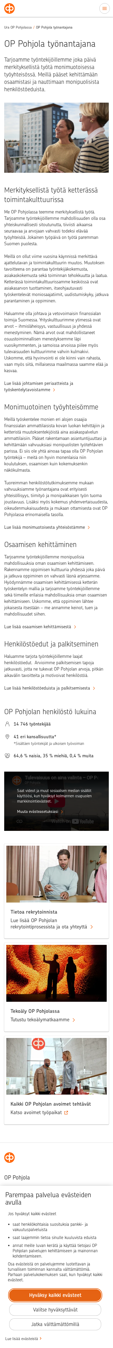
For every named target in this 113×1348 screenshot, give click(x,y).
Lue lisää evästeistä (21, 1338)
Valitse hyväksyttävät (55, 1310)
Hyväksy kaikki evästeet (55, 1295)
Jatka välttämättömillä (55, 1324)
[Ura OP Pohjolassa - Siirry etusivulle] (9, 8)
